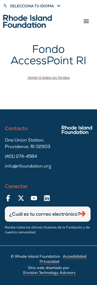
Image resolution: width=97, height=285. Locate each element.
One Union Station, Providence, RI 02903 (27, 143)
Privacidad (49, 261)
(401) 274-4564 (21, 156)
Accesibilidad (74, 256)
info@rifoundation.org (28, 166)
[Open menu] (86, 21)
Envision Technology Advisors (49, 272)
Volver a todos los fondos (48, 77)
